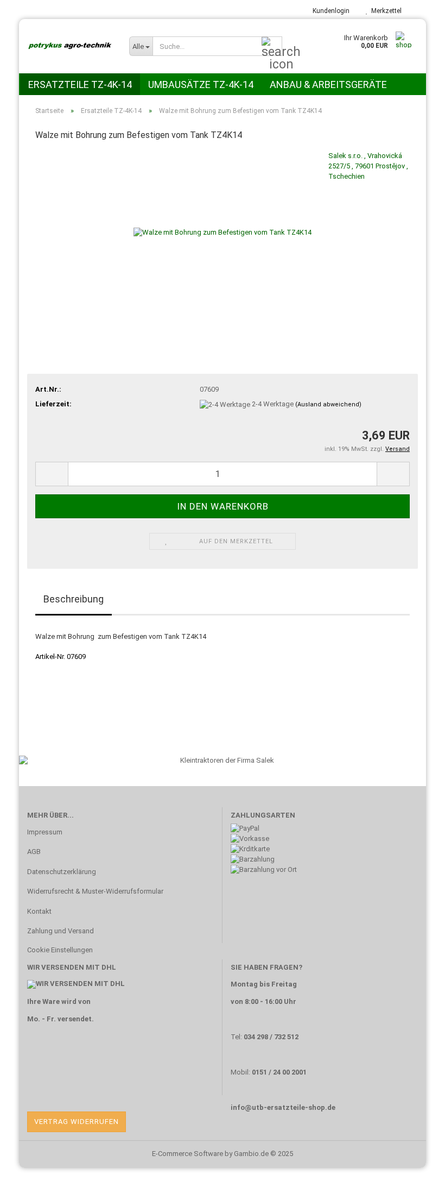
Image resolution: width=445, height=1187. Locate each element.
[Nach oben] (415, 1170)
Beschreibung (73, 599)
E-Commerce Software (187, 1154)
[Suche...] (272, 46)
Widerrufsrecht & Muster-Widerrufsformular (95, 891)
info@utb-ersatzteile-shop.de (283, 1107)
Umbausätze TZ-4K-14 (200, 84)
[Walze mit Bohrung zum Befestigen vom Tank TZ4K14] (223, 232)
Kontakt (39, 911)
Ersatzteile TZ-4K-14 (80, 84)
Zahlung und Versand (60, 931)
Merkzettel (385, 11)
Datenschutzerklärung (61, 872)
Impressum (44, 832)
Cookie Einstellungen (60, 950)
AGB (34, 851)
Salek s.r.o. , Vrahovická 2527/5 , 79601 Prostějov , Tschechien (368, 166)
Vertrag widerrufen (76, 1121)
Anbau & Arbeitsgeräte (328, 84)
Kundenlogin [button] (329, 11)
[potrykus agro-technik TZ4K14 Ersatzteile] (70, 46)
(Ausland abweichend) (328, 404)
